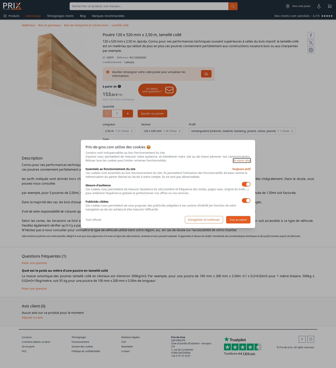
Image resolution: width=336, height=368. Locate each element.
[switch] (246, 184)
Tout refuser (94, 219)
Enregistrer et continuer (204, 219)
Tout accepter (238, 219)
